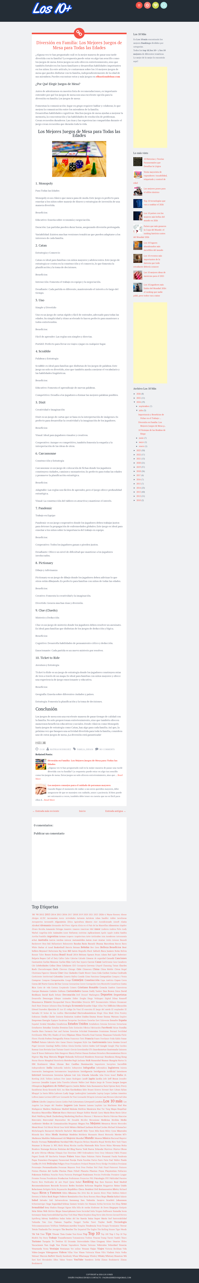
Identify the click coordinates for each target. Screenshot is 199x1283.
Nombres (36, 1149)
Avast (95, 940)
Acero (61, 918)
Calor (67, 958)
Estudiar (47, 1027)
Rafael (78, 1182)
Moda (55, 1134)
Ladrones (58, 1093)
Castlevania (107, 962)
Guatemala (112, 1049)
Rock (50, 1196)
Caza (115, 962)
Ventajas (54, 1248)
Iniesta (123, 1067)
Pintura (35, 1171)
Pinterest (114, 1167)
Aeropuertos (37, 922)
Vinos (81, 1252)
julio (141, 410)
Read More (49, 799)
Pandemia (122, 1156)
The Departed (80, 1229)
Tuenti (110, 1238)
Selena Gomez (69, 1203)
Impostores (100, 1064)
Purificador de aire (53, 1182)
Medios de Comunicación (55, 1123)
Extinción (78, 1027)
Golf (97, 1046)
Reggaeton (108, 1185)
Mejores (95, 1123)
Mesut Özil (42, 1127)
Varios (83, 1245)
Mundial (80, 1138)
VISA (103, 1252)
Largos (107, 1093)
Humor (105, 1060)
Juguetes (69, 1086)
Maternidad (48, 1120)
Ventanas (64, 1248)
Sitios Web (42, 1211)
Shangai (60, 1207)
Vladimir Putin (113, 1252)
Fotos (67, 1038)
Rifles (64, 1193)
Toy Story (43, 1238)
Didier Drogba (79, 998)
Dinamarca (37, 1002)
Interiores (122, 1071)
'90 (37, 914)
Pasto (100, 1160)
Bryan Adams (101, 954)
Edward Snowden (39, 1009)
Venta (45, 1248)
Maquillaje (122, 1109)
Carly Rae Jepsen (79, 962)
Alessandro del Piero (60, 925)
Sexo (124, 1203)
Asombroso (110, 936)
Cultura (62, 991)
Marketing (69, 1116)
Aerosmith (48, 922)
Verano (85, 1248)
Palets (98, 1156)
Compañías (105, 976)
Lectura (48, 1097)
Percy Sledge (102, 1163)
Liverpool (89, 1101)
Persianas (122, 1163)
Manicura (91, 1108)
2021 (91, 914)
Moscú (101, 1134)
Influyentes (77, 1067)
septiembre (144, 406)
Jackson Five (59, 1078)
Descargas (48, 998)
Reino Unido (120, 1185)
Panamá (106, 1156)
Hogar (61, 1056)
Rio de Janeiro (93, 1193)
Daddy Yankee (95, 991)
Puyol (65, 1182)
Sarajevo (100, 1200)
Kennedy (52, 1089)
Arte (88, 936)
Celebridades (42, 965)
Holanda (69, 1056)
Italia (120, 1074)
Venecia (123, 1245)
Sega (48, 1203)
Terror (123, 1225)
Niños (109, 1145)
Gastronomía (99, 1042)
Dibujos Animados (62, 998)
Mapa (114, 1108)
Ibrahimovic (42, 1064)
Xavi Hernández (44, 1259)
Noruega (45, 1149)
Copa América (106, 980)
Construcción (92, 980)
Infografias (89, 1067)
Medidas (115, 1120)
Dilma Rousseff (119, 998)
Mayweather (60, 1120)
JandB (85, 1078)
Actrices (90, 918)
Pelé (44, 1163)
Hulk (88, 1060)
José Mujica (91, 1082)
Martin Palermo (111, 1116)
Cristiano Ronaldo (88, 987)
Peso (83, 1167)
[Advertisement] (150, 107)
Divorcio (86, 1002)
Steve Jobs (101, 1215)
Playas (101, 1171)
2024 (138, 402)
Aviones (115, 940)
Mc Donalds (73, 1120)
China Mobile (107, 969)
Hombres (89, 1056)
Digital (108, 998)
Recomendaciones (41, 1185)
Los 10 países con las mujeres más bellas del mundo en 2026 (154, 217)
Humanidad (96, 1060)
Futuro (43, 1042)
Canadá (110, 958)
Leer (58, 1097)
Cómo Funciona (92, 976)
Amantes (67, 929)
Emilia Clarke (48, 1016)
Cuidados (53, 991)
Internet (36, 1074)
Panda (114, 1156)
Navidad (64, 1141)
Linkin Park (67, 1101)
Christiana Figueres (40, 973)
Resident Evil (91, 1189)
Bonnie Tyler (38, 954)
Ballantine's (57, 943)
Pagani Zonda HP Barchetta (45, 1156)
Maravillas (46, 1112)
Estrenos (112, 1024)
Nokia (124, 1145)
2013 (47, 914)
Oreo (97, 1152)
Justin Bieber (79, 1085)
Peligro (61, 1163)
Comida (81, 976)
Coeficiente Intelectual (42, 976)
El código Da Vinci (72, 1009)
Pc (40, 1163)
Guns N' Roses (38, 1053)
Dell (78, 995)
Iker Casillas (72, 1064)
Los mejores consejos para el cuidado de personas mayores (79, 785)
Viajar (93, 1248)
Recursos (64, 1185)
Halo (57, 1053)
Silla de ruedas (83, 1207)
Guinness (123, 1049)
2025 (138, 398)
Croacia (103, 987)
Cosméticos (115, 984)
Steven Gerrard (113, 1215)
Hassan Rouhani (89, 1053)
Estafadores (94, 1024)
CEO (74, 965)
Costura (54, 987)
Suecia (83, 1218)
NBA (71, 1141)
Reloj (53, 1189)
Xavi (34, 1259)
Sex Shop (116, 1204)
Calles (61, 958)
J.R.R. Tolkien (46, 1078)
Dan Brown (108, 991)
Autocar (67, 940)
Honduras (109, 1056)
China (96, 969)
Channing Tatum (110, 965)
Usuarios (116, 1241)
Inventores (47, 1075)
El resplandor (117, 1009)
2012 (41, 914)
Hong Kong (121, 1056)
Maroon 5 (88, 1116)
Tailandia (36, 1222)
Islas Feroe (105, 1075)
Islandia (94, 1075)
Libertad (118, 1097)
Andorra (105, 929)
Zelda (97, 1259)
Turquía (46, 1241)
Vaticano (92, 1245)
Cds (33, 965)
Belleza (104, 947)
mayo (141, 442)
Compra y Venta (119, 976)
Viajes (100, 1248)
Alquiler (123, 925)
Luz (105, 1105)
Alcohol (35, 925)
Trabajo (53, 1237)
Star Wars (78, 1214)
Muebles (46, 1138)
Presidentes (52, 1178)
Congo (68, 980)
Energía (46, 1020)
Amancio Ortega (54, 929)
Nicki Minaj (63, 1145)
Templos (81, 1225)
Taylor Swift (105, 1222)
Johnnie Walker (78, 1082)
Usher (109, 1241)
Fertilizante (37, 1035)
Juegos (89, 749)
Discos (68, 1002)
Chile (78, 969)
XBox (55, 1259)
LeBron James (38, 1097)
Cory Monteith (103, 984)
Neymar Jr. (48, 1145)
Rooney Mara (95, 1196)
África (70, 922)
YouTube (78, 1259)
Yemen (69, 1259)
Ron (81, 1196)
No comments (107, 749)
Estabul (43, 1024)
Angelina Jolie (45, 932)
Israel (113, 1075)
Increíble (122, 1064)
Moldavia (83, 1134)
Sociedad (86, 1211)
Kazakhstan (37, 1089)
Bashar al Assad (45, 947)
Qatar (71, 1182)
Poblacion (122, 1171)
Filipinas (71, 1034)
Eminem (59, 1016)
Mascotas (122, 1116)
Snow (78, 1211)
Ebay (60, 1005)
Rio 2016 (82, 1193)
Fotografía (58, 1038)
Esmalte (114, 1020)
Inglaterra (113, 1067)
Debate (58, 995)
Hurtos (121, 1060)
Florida (41, 1038)
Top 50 (119, 1234)
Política (46, 1174)
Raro (102, 1182)
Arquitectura (79, 936)
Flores (34, 1038)
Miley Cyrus (110, 1131)
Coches (105, 972)
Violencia (90, 1252)
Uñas (93, 1241)
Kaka (89, 1086)
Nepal (101, 1142)
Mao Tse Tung (103, 1109)
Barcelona (109, 943)
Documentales (102, 1002)
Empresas (37, 1020)
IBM (33, 1064)
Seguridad (57, 1203)
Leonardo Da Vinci (69, 1097)
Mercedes (122, 1123)
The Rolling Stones (106, 1229)
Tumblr (117, 1238)
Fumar (124, 1038)
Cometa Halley (70, 976)
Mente (114, 1123)
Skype (58, 1211)
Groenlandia (82, 1049)
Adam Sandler (102, 918)
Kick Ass (61, 1089)
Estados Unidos (78, 1024)
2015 (59, 914)
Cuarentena (121, 987)
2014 (53, 914)
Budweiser (122, 954)
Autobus (59, 940)
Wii (125, 1255)
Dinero (48, 1002)
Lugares (68, 1105)
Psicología (99, 1178)
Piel (95, 1167)
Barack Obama (95, 943)
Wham (75, 1256)
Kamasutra (97, 1085)
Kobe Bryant (88, 1089)
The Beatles (67, 1229)
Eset (98, 1020)
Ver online (76, 1248)
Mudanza (36, 1138)
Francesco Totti (77, 1038)
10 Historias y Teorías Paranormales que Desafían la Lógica (154, 163)
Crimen (73, 987)
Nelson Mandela (90, 1142)
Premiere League (119, 1174)
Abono (124, 914)
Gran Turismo (57, 1049)
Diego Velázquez (95, 998)
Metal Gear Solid (61, 1127)
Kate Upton (109, 1085)
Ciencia (53, 972)
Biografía (82, 951)
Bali (49, 943)
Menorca (105, 1123)
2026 (101, 914)
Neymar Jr (37, 1145)
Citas (66, 973)
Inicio (82, 811)
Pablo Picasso (120, 1152)
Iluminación (87, 1064)
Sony (44, 1214)
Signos (68, 1207)
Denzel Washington (90, 995)
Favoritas (74, 1031)
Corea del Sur (54, 983)
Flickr (124, 1035)
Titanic (55, 1234)
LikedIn (42, 1101)
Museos (98, 1138)
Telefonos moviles (68, 1225)
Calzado (81, 958)
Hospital (49, 1060)
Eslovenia (104, 1020)
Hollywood (79, 1057)
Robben (115, 1193)
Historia (53, 1056)
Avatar (101, 939)
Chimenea (87, 969)
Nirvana (117, 1145)
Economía (77, 1005)
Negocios (78, 1142)
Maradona (36, 1112)
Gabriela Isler (53, 1042)
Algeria (74, 925)
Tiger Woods (121, 1229)
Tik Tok (35, 1234)
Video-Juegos (38, 1252)
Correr (83, 984)
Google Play (113, 1046)
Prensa (43, 1178)
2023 (96, 914)
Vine (76, 1252)
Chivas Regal (121, 969)
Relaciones (37, 1189)
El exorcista (87, 1009)
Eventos (64, 1027)
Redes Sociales (76, 1185)
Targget (77, 1222)
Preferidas (105, 1174)
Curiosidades (73, 991)
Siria (34, 1211)
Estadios (51, 1023)
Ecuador (87, 1005)
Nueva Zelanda (95, 1149)
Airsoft (116, 922)
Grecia (73, 1049)
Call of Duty (52, 958)
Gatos (109, 1042)
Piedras (89, 1167)
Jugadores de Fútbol (54, 1085)
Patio (106, 1160)
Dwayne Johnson (49, 1005)
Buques (43, 958)
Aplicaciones (93, 932)
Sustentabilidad (120, 1218)
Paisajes (62, 1156)
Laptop (100, 1093)
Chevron (63, 969)
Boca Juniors (107, 950)
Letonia (98, 1097)
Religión (47, 1189)
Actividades (71, 918)
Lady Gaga (68, 1093)
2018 (75, 914)
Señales (81, 1204)
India (49, 1067)
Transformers (65, 1237)
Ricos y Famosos (50, 1192)
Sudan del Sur (72, 1218)
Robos (44, 1196)
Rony (86, 1196)
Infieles (67, 1067)
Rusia (110, 1196)
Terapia (105, 1225)
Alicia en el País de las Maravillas (93, 925)
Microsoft (78, 1130)
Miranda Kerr (38, 1134)
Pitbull (77, 1171)
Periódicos (113, 1163)
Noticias (53, 1149)
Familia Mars (38, 1031)
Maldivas (82, 1109)
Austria (52, 940)
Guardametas (99, 1049)
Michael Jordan (100, 1127)
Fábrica (86, 1027)
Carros (91, 961)
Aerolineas (122, 918)
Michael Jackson (85, 1127)
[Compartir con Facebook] (44, 742)
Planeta (85, 1170)
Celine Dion (55, 965)
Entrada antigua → (115, 811)
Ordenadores (88, 1152)
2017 (70, 914)
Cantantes (37, 961)
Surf (110, 1218)
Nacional (115, 1138)
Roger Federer (60, 1196)
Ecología (66, 1005)
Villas (70, 1252)
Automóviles (78, 939)
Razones (109, 1182)
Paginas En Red (82, 1277)
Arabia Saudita (120, 932)
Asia (103, 936)
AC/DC (43, 918)
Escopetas (72, 1020)
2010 (138, 500)
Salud (35, 1200)
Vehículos (102, 1245)
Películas (52, 1163)
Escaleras (63, 1020)
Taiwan (58, 1222)
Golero (85, 1046)
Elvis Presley (121, 1013)
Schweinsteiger (38, 1204)
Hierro (124, 1053)
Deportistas (120, 994)
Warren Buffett (47, 1255)
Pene (67, 1163)
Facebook (107, 1027)
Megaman (72, 1123)
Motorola (109, 1134)
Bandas (77, 943)
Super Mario (100, 1218)
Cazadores (122, 962)
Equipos (54, 1020)
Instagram (48, 1071)
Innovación (37, 1071)
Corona (65, 984)
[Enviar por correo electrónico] (36, 742)
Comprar (36, 980)
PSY (107, 1178)
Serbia (100, 1204)
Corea (124, 980)
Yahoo (62, 1259)
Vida (125, 1248)
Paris (79, 1160)
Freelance (104, 1038)
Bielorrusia (53, 951)
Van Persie (61, 1245)
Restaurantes (105, 1189)
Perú (78, 1167)
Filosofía (85, 1035)
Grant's (67, 1049)
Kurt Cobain (115, 1089)
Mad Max (122, 1105)
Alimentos (113, 925)
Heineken (101, 1053)
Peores (92, 1163)
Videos (63, 1252)
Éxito (71, 1027)
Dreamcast (122, 1002)
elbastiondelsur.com (108, 76)
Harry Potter (75, 1053)
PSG (91, 1178)
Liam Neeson (108, 1097)
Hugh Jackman (78, 1060)
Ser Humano (90, 1204)
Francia (89, 1038)
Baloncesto (68, 943)
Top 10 (94, 1233)
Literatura (78, 1101)
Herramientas (113, 1053)
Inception (111, 1064)
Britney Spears (86, 954)
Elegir (99, 1013)
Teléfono (54, 1225)
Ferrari (113, 1031)
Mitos (47, 1134)
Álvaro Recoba (38, 929)
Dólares (113, 1002)
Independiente (38, 1067)
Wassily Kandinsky (64, 1256)
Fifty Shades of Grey (57, 1035)
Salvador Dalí (46, 1200)
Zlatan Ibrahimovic (110, 1259)
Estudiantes (37, 1027)
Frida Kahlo (115, 1038)
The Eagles (92, 1229)
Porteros (68, 1174)
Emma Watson (111, 1016)
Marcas (56, 1112)
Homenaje (99, 1057)
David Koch (48, 994)
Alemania (45, 925)
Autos (89, 939)
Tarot (93, 1222)
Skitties (51, 1211)
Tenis (99, 1225)
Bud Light (112, 954)
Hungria (113, 1060)
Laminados (91, 1093)
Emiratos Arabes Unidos (76, 1016)
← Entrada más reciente (45, 811)
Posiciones (88, 1174)
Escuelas (91, 1020)
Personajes (36, 1167)
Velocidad (113, 1245)
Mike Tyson (89, 1131)
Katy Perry (121, 1085)
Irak (74, 1075)
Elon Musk (108, 1013)
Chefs (55, 969)
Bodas (117, 951)
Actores (80, 918)
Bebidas (85, 947)
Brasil (62, 954)
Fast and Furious (61, 1031)
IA (126, 1060)
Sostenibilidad (53, 1215)
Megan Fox (83, 1123)
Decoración (69, 994)
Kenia (45, 1089)
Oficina (51, 1152)
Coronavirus (74, 984)
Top (85, 1234)
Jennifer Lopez (48, 1082)
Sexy (47, 1207)
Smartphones (69, 1211)
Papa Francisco (40, 1160)
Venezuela (37, 1248)
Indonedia (58, 1067)
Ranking (88, 1182)
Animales (57, 932)
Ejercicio (52, 1009)
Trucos (96, 1237)
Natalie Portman (39, 1142)
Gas (89, 1042)
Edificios (112, 1005)
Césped (99, 965)
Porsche (54, 1174)
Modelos (73, 1134)
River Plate (106, 1193)
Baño (84, 943)
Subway (45, 1218)
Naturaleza (54, 1141)
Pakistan (90, 1156)
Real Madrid (120, 1181)
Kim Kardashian (74, 1089)
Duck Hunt (36, 1005)
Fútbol (35, 1042)
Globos (64, 1046)
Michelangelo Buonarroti (43, 1131)
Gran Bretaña (45, 1049)
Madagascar (37, 1109)
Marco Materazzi (68, 1112)
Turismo (36, 1241)
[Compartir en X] (41, 742)
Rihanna (72, 1192)
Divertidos (77, 1002)
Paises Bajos (80, 1156)
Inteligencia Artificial (105, 1071)
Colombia (58, 976)
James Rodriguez (73, 1078)
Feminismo (104, 1031)
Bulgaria (35, 958)
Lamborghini (80, 1093)
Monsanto (92, 1134)
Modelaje (63, 1134)
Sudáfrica (54, 1218)
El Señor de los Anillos (51, 1013)
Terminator (114, 1225)
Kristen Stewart (101, 1089)
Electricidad (70, 1012)
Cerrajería (81, 965)
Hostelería (58, 1060)
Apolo (103, 932)
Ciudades (73, 972)
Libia (124, 1097)
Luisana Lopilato (94, 1105)
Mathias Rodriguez (60, 749)
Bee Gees (94, 947)
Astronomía (121, 936)
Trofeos (88, 1238)
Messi (34, 1127)
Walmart (35, 1256)
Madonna (56, 1108)
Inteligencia (86, 1071)
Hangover (64, 1053)
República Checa (76, 1189)
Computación (57, 980)
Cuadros (111, 987)
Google (103, 1045)
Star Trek (68, 1215)
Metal (50, 1127)
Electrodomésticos (86, 1012)
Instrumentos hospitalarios (67, 1071)
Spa (62, 1215)
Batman (76, 947)
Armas (62, 936)
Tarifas (86, 1222)
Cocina (113, 972)
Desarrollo (36, 998)
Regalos (98, 1185)
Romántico (73, 1196)
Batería (69, 947)
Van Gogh (49, 1245)
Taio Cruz (47, 1222)
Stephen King (90, 1215)
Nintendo (89, 1145)
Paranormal (64, 1160)
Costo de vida (43, 987)
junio (141, 438)
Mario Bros (109, 1112)
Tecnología (120, 1222)
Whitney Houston (114, 1255)
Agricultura (79, 922)
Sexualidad (38, 1207)
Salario (123, 1196)
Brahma (55, 954)
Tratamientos (78, 1238)
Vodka (124, 1252)
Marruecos (98, 1116)
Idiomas (60, 1064)
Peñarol (84, 1163)
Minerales (122, 1130)
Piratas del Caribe (48, 1170)
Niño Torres (100, 1145)
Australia (43, 939)
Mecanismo (94, 1120)
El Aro (60, 1009)
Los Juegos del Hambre (51, 1105)
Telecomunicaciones (41, 1225)
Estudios (55, 1027)
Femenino (93, 1031)
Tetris (35, 1229)
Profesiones (74, 1178)
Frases (97, 1038)
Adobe (113, 918)
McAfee (84, 1120)
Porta (61, 1174)
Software (107, 1211)
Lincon (58, 1101)
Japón (92, 1078)
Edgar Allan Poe (99, 1005)
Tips (48, 1234)
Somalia (117, 1211)
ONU (79, 1152)
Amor (97, 929)
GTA (90, 1049)
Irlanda (85, 1075)
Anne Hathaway (70, 932)
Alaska (124, 922)
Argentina (52, 936)
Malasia (73, 1108)
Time (42, 1234)
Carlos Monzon (50, 961)
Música (106, 1138)
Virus (97, 1252)
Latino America (119, 1093)
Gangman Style (80, 1042)
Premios (35, 1178)
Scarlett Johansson (116, 1200)
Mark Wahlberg (39, 1116)
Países (70, 1156)
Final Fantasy (96, 1035)
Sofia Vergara (96, 1211)
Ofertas (43, 1152)
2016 (64, 914)
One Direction (69, 1152)
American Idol (86, 929)
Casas (98, 961)
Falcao (115, 1027)
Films (78, 1034)
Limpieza (51, 1101)
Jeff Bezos (113, 1078)
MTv (125, 1134)
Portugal (77, 1174)
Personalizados (50, 1167)
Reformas (89, 1185)
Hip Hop (44, 1056)
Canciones (121, 958)
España (123, 1020)
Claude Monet (84, 973)
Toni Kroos (77, 1234)
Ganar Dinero (67, 1042)
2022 (138, 454)
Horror (41, 1060)
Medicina (105, 1119)
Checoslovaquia (44, 969)
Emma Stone (96, 1016)
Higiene (35, 1057)
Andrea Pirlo (115, 929)
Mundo (89, 1138)
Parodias (86, 1160)
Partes (94, 1160)
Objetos (116, 1149)
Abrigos (35, 918)
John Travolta (63, 1082)
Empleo (123, 1016)
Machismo (112, 1105)
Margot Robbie (83, 1112)
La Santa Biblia (47, 1093)
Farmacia (49, 1031)
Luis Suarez (80, 1105)
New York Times (119, 1142)
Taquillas (68, 1222)
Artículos (96, 936)
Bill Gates (72, 950)
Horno (34, 1060)
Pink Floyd (104, 1167)
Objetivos (108, 1149)
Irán (79, 1075)
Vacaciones (37, 1245)
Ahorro (88, 921)
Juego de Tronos (104, 1082)
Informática (101, 1067)
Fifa (45, 1034)
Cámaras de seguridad (96, 958)
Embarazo (36, 1016)
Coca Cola (97, 972)
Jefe (105, 1078)
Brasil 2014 (72, 954)
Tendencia (91, 1225)
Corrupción (91, 984)
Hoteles (68, 1060)
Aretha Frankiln (39, 936)
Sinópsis (123, 1207)
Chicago (71, 969)
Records (55, 1185)
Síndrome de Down (99, 1207)
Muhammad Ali (58, 1138)
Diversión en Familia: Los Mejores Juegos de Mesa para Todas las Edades (79, 45)
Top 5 (112, 1234)
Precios (97, 1174)
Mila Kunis (100, 1131)
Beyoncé (43, 950)
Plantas (93, 1170)
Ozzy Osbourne (107, 1152)
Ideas (52, 1064)
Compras (46, 980)
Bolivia (124, 951)
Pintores (123, 1167)
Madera (46, 1108)
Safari (117, 1196)
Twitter (59, 1241)
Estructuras (122, 1024)
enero (142, 446)
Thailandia (43, 1229)
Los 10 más (113, 1101)
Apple (110, 932)
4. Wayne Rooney (112, 914)
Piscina (62, 1170)
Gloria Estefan (74, 1046)
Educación (121, 1005)
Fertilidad (122, 1031)
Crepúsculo (64, 987)
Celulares (66, 965)
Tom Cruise (66, 1234)
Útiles (124, 1241)
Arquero (70, 936)
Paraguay (53, 1160)
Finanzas (107, 1034)
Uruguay (101, 1241)
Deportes (106, 994)
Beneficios (115, 947)
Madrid (65, 1108)
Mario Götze (121, 1112)
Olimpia (58, 1152)
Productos (63, 1178)
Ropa (104, 1196)
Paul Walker (114, 1160)
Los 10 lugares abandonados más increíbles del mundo (153, 246)
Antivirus (83, 932)
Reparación (62, 1189)
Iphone (67, 1075)
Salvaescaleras (61, 1200)
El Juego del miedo (102, 1009)
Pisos (69, 1170)
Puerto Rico (37, 1182)
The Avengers (54, 1229)
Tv (53, 1241)
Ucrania (72, 1241)
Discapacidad (58, 1002)
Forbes (48, 1038)
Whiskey (93, 1256)
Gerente (41, 1046)
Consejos (77, 980)
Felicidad (83, 1031)
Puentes (123, 1178)
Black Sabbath (93, 951)
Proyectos (84, 1178)
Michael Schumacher (117, 1127)
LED (54, 1096)
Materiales (36, 1120)
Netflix (108, 1142)
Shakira (53, 1207)
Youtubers (89, 1259)
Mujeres (70, 1138)
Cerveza (91, 965)
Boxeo (48, 954)
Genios (116, 1042)
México (73, 1127)
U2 (65, 1241)
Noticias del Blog (66, 1149)
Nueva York (81, 1149)
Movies (118, 1134)
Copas (117, 980)
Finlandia (116, 1035)
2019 (81, 914)
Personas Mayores (66, 1167)
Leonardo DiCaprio (86, 1097)
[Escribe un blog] (39, 742)
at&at (34, 940)
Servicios (107, 1204)
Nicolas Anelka (77, 1145)
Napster (123, 1138)
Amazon (76, 929)
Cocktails (122, 972)
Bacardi (123, 940)
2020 (86, 914)
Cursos (85, 991)
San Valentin (88, 1200)
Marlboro (79, 1116)
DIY (93, 1002)
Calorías (74, 958)
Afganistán (60, 921)
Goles (92, 1045)
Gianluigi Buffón (53, 1046)
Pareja (73, 1160)
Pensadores (75, 1163)
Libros (35, 1101)
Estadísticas (62, 1024)
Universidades (83, 1241)
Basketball (59, 947)
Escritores (82, 1020)
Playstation (111, 1170)
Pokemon (36, 1174)
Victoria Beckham (113, 1248)
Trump (104, 1238)
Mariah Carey (97, 1112)
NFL (56, 1145)
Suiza (90, 1218)
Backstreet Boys (39, 943)
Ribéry (116, 1189)
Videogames (52, 1252)
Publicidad (114, 1178)
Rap (96, 1182)
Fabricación (96, 1027)
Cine (60, 972)
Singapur (113, 1207)
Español (35, 1024)
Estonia (103, 1024)
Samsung (74, 1200)
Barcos (118, 943)
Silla (74, 1207)
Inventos (58, 1075)
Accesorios (52, 918)
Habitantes (49, 1053)
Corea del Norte (40, 983)
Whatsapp (84, 1255)
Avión (108, 940)
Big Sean (63, 951)
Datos (117, 991)
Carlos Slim (65, 961)
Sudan (62, 1218)
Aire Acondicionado (103, 922)
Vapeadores (74, 1245)
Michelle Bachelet (63, 1131)
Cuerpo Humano (40, 991)
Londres (98, 1101)
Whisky (101, 1255)
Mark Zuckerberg (54, 1116)
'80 (33, 914)
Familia (81, 749)
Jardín (99, 1078)
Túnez (124, 1238)
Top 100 (104, 1234)
